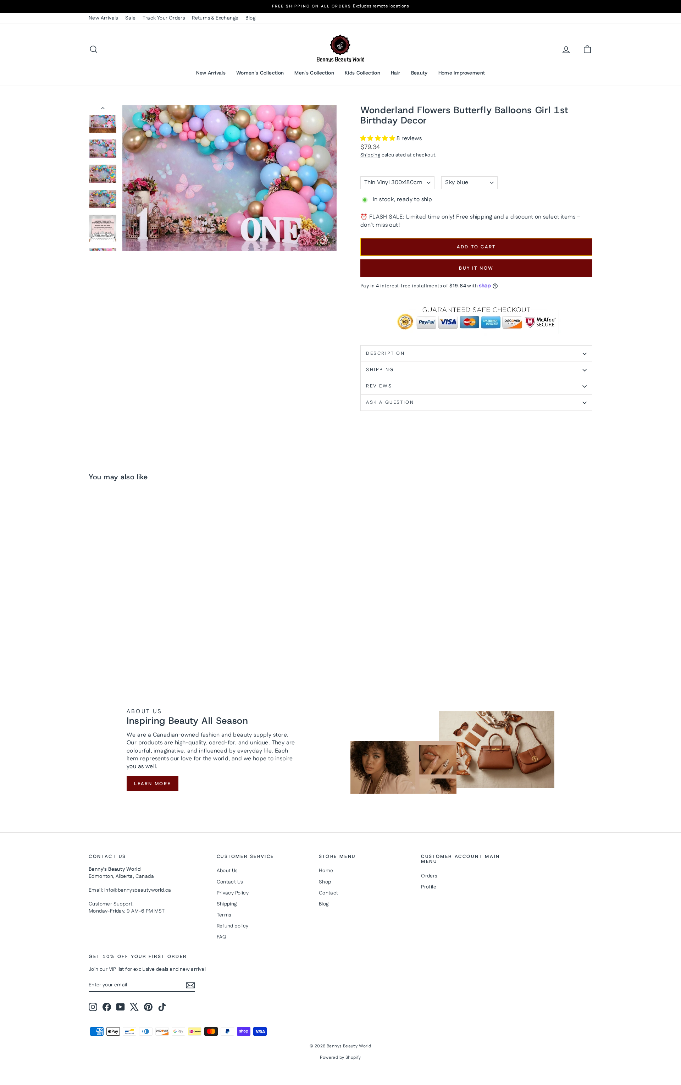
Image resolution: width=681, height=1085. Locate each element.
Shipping (370, 155)
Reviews (379, 386)
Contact (328, 893)
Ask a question (390, 402)
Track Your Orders (164, 18)
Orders (429, 876)
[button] (378, 138)
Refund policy (233, 926)
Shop (325, 882)
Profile (428, 887)
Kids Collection (362, 73)
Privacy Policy (233, 893)
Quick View (149, 611)
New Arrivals (103, 18)
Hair (395, 73)
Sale (130, 18)
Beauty (419, 73)
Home (326, 870)
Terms (224, 915)
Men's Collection (314, 73)
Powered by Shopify (340, 1057)
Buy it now (476, 268)
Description (385, 353)
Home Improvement (461, 73)
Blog (250, 18)
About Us (227, 870)
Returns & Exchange (215, 18)
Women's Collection (260, 73)
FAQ (222, 937)
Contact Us (230, 882)
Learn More (152, 784)
